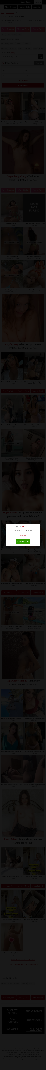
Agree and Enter (23, 541)
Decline (23, 536)
